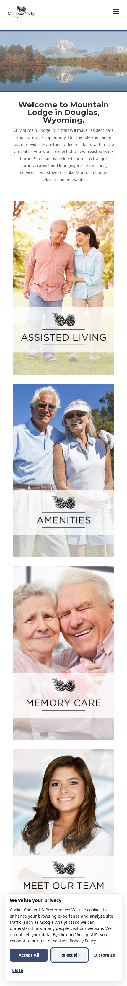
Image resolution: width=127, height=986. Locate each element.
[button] (116, 15)
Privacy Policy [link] (83, 941)
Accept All (29, 955)
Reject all (69, 955)
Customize (104, 955)
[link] (22, 11)
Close (17, 970)
